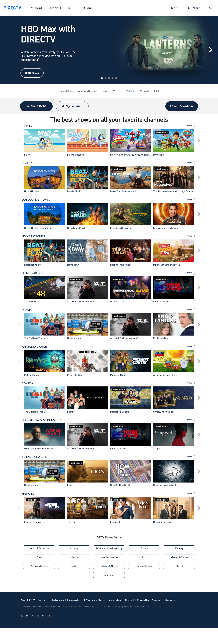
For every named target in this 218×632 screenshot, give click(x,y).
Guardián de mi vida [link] (163, 522)
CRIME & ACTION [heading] (32, 273)
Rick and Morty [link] (31, 375)
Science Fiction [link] (144, 566)
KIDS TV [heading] (27, 126)
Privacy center (73, 600)
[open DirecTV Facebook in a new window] (27, 616)
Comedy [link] (74, 548)
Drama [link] (144, 548)
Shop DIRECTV (38, 106)
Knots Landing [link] (160, 338)
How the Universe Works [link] (165, 485)
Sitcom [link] (179, 566)
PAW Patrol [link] (158, 154)
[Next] (211, 50)
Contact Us (170, 600)
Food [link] (39, 557)
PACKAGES (37, 8)
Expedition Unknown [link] (120, 228)
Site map (128, 600)
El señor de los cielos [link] (34, 522)
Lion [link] (69, 485)
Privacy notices (114, 600)
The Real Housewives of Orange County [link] (173, 191)
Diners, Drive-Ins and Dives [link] (166, 264)
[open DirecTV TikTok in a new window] (48, 616)
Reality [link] (74, 566)
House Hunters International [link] (38, 228)
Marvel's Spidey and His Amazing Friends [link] (131, 154)
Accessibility (157, 600)
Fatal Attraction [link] (161, 301)
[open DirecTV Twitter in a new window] (32, 616)
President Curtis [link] (118, 375)
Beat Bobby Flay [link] (75, 191)
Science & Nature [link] (109, 566)
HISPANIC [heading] (28, 494)
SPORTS (73, 8)
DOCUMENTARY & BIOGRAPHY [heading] (41, 420)
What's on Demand (87, 91)
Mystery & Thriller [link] (179, 557)
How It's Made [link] (74, 338)
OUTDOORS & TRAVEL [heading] (36, 200)
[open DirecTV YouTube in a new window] (43, 616)
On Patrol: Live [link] (117, 301)
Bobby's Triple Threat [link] (120, 264)
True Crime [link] (109, 575)
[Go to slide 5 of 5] (116, 78)
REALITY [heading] (27, 163)
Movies (116, 91)
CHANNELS (56, 8)
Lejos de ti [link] (115, 522)
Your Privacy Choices (95, 600)
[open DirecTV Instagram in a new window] (38, 616)
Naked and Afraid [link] (76, 228)
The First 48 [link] (30, 301)
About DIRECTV (28, 600)
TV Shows (130, 91)
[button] (210, 8)
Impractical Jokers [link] (119, 411)
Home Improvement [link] (109, 557)
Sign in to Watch (74, 106)
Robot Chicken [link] (74, 375)
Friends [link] (71, 411)
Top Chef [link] (71, 522)
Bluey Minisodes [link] (75, 154)
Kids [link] (144, 557)
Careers (41, 600)
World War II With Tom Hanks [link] (38, 448)
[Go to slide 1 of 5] (102, 78)
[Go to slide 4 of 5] (112, 78)
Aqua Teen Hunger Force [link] (165, 375)
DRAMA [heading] (27, 310)
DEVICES (88, 8)
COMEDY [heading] (27, 383)
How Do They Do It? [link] (120, 485)
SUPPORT (177, 8)
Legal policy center (55, 600)
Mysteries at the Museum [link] (166, 228)
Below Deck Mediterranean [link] (123, 191)
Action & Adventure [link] (39, 548)
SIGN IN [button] (193, 8)
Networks (144, 91)
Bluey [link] (27, 154)
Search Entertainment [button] (183, 106)
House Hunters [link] (31, 191)
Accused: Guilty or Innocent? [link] (81, 301)
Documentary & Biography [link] (109, 548)
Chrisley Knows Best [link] (163, 411)
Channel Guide (66, 91)
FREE (157, 91)
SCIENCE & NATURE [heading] (34, 457)
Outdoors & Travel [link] (39, 566)
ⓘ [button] (38, 60)
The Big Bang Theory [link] (34, 338)
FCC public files (142, 600)
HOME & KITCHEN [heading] (33, 236)
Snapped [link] (157, 448)
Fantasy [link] (179, 548)
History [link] (74, 557)
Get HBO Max (32, 73)
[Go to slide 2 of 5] (105, 78)
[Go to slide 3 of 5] (109, 78)
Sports (105, 91)
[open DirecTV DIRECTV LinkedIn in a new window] (22, 616)
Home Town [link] (73, 264)
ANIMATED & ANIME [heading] (34, 347)
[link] (44, 140)
